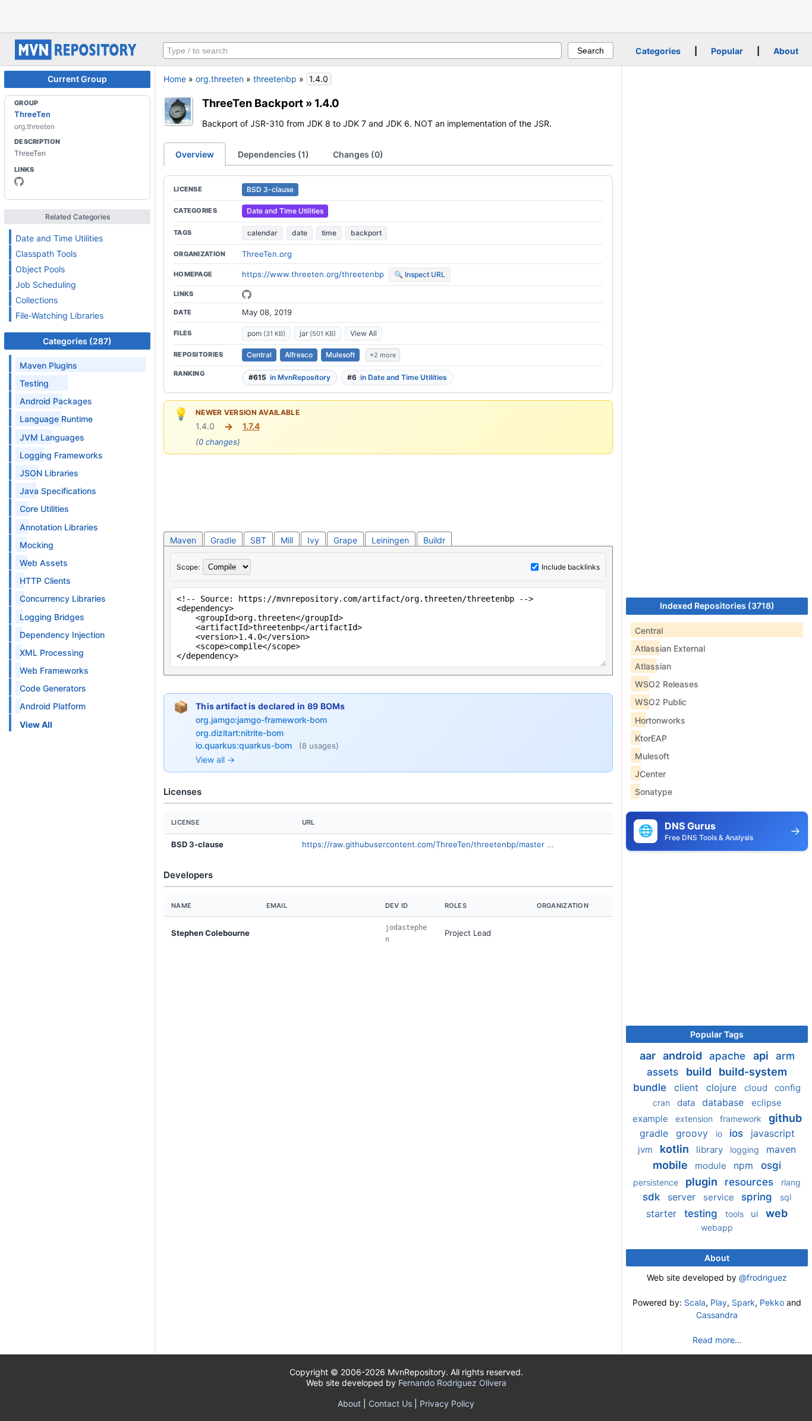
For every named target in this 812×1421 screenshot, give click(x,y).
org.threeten (220, 79)
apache (728, 1056)
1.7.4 (251, 426)
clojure (722, 1087)
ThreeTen (32, 114)
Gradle (223, 540)
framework (742, 1119)
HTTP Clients (45, 581)
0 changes (218, 442)
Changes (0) (358, 154)
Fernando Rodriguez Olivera (452, 1383)
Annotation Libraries (59, 527)
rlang (791, 1182)
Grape (345, 540)
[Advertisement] (406, 15)
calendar (262, 232)
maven (781, 1149)
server (683, 1197)
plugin (702, 1181)
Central (259, 354)
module (712, 1165)
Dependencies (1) (273, 154)
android (683, 1055)
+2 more (383, 355)
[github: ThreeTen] (19, 181)
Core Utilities (44, 509)
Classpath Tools (46, 254)
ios (737, 1133)
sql (785, 1197)
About (785, 51)
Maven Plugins (48, 365)
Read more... (717, 1340)
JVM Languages (52, 437)
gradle (655, 1133)
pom (266, 333)
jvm (646, 1149)
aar (649, 1055)
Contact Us (390, 1403)
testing (702, 1213)
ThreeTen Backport (252, 102)
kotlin (675, 1149)
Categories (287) (77, 341)
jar (318, 333)
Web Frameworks (54, 670)
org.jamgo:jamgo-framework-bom (261, 720)
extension (695, 1119)
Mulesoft (340, 354)
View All (363, 333)
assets (664, 1072)
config (788, 1087)
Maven (183, 540)
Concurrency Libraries (63, 598)
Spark (743, 1302)
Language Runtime (56, 419)
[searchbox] (362, 50)
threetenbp (275, 79)
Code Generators (53, 688)
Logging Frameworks (61, 455)
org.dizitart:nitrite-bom (240, 733)
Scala (695, 1302)
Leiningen (390, 540)
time (329, 232)
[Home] (77, 57)
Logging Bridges (52, 617)
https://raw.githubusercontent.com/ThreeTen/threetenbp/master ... (428, 844)
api (762, 1055)
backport (366, 232)
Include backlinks (571, 566)
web (777, 1213)
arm (785, 1056)
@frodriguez (763, 1277)
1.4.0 (326, 102)
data (687, 1102)
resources (750, 1182)
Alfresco (299, 354)
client (687, 1087)
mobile (671, 1165)
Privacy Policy (447, 1403)
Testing (34, 383)
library (710, 1149)
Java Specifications (58, 491)
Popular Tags (717, 1034)
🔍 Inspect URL (419, 274)
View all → (215, 759)
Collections (36, 300)
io (720, 1133)
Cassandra (717, 1315)
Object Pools (40, 269)
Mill (287, 540)
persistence (657, 1182)
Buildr (434, 540)
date (299, 232)
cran (662, 1103)
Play (718, 1302)
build (700, 1071)
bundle (651, 1087)
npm (745, 1165)
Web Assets (44, 563)
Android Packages (56, 401)
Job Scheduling (45, 284)
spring (758, 1197)
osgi (771, 1165)
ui (756, 1213)
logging (745, 1150)
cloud (757, 1087)
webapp (717, 1227)
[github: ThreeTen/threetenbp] (246, 294)
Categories (658, 51)
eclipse (766, 1102)
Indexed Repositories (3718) (717, 606)
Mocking (36, 545)
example (651, 1118)
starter (662, 1213)
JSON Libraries (49, 473)
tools (735, 1214)
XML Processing (52, 652)
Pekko (772, 1302)
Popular (727, 51)
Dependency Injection (62, 635)
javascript (773, 1133)
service (720, 1197)
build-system (753, 1071)
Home (174, 79)
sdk (653, 1197)
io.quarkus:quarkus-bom (245, 745)
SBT (258, 540)
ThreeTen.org (267, 254)
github (785, 1118)
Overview (194, 154)
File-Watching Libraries (59, 315)
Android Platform (53, 706)
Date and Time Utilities (59, 238)
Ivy (313, 540)
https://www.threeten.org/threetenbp (313, 274)
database (724, 1102)
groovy (693, 1133)
